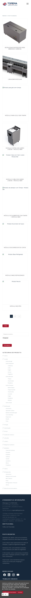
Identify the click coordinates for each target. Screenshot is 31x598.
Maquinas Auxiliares (9, 444)
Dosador (8, 452)
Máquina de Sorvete (11, 476)
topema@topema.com (18, 510)
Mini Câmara (9, 478)
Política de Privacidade (8, 527)
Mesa (7, 463)
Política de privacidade (9, 592)
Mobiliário (6, 448)
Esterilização (7, 428)
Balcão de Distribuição (11, 412)
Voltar (5, 325)
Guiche (7, 458)
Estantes (8, 454)
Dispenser (8, 417)
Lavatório (8, 461)
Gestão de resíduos (9, 434)
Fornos (9, 372)
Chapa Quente (11, 389)
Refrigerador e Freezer (11, 482)
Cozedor (10, 394)
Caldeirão (10, 365)
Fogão (9, 370)
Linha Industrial (9, 363)
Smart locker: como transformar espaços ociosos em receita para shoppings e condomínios (13, 561)
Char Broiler (11, 381)
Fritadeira (10, 383)
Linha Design (9, 361)
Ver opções (4, 20)
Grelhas (8, 456)
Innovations (7, 345)
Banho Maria (11, 387)
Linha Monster (9, 376)
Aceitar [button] (20, 592)
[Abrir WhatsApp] (26, 593)
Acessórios (8, 408)
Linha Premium (9, 385)
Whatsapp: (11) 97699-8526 (9, 503)
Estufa (7, 419)
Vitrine (7, 485)
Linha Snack (9, 402)
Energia (6, 424)
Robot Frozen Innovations (10, 488)
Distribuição (7, 406)
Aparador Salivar (10, 410)
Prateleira (8, 465)
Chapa (9, 378)
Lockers (6, 441)
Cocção (6, 359)
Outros (6, 468)
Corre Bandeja (9, 414)
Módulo (10, 400)
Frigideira (10, 374)
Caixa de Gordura (10, 450)
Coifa (9, 368)
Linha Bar (6, 438)
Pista (7, 421)
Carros (6, 355)
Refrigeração (7, 472)
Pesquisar (5, 338)
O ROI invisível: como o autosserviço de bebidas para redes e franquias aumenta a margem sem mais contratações (15, 554)
